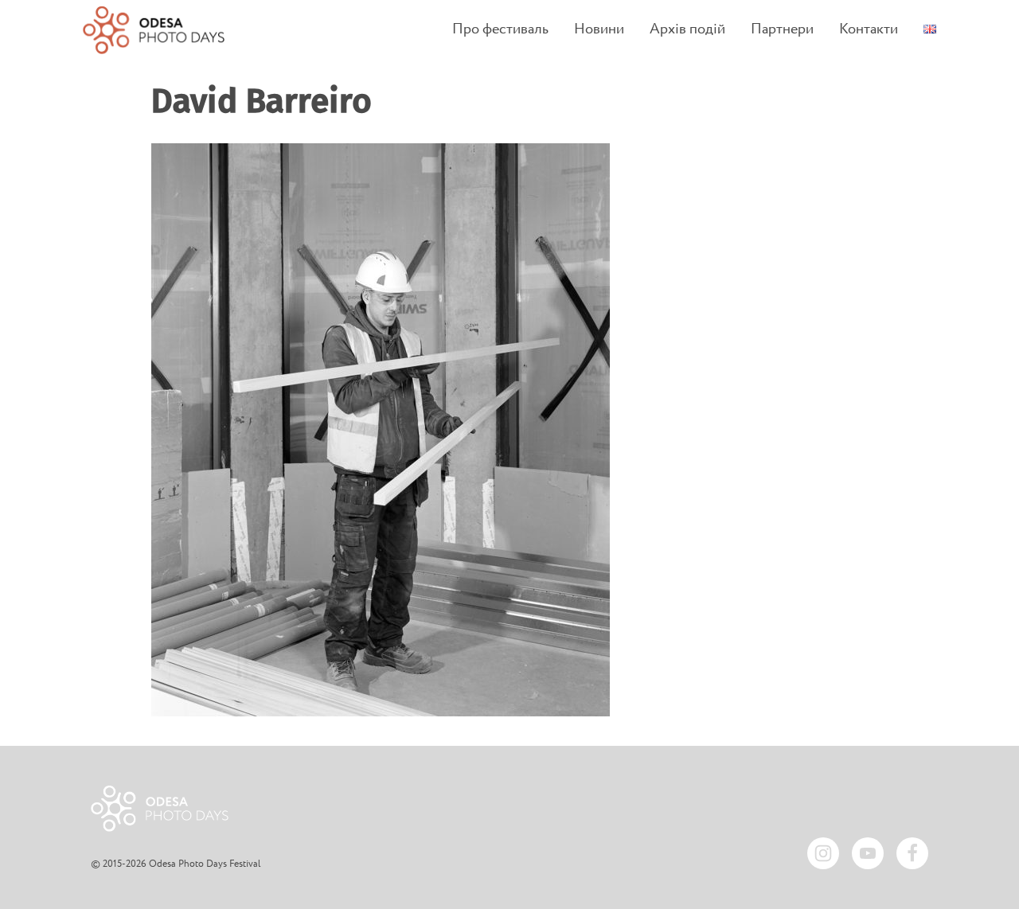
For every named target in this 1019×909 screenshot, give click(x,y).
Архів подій (687, 29)
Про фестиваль (500, 29)
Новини (599, 29)
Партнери (782, 29)
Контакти (868, 29)
